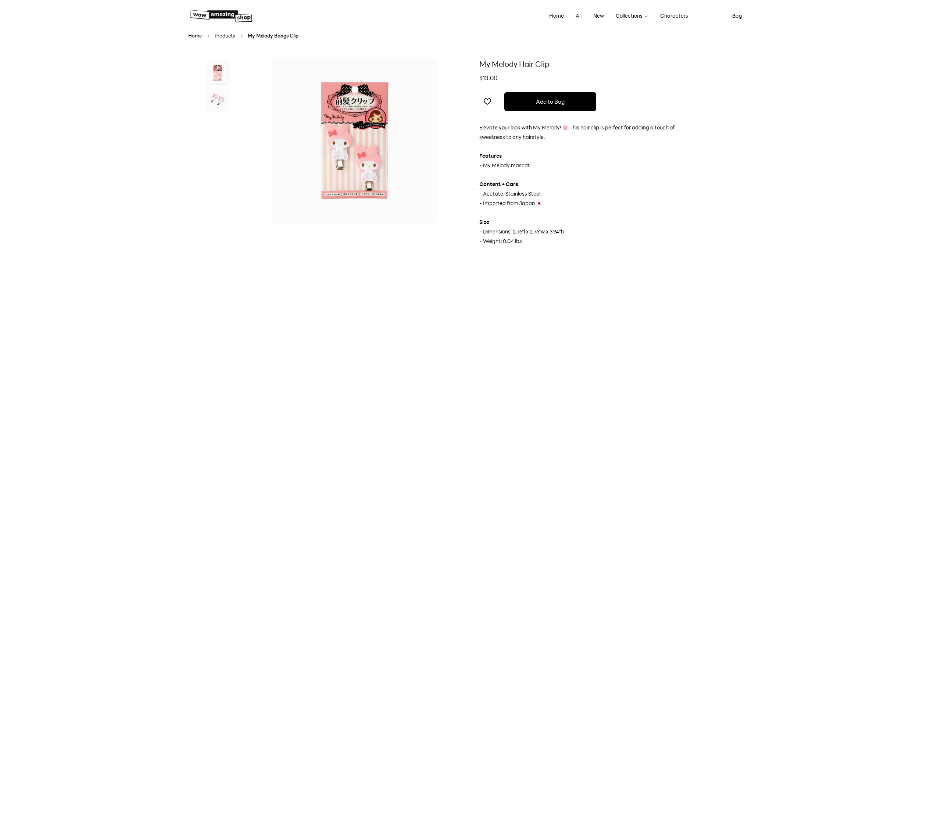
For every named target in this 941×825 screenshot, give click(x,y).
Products (225, 36)
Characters (674, 15)
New (598, 15)
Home (556, 15)
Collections (629, 15)
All (579, 15)
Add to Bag (550, 101)
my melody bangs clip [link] (273, 36)
